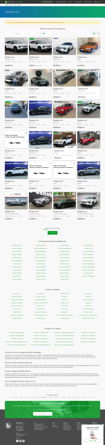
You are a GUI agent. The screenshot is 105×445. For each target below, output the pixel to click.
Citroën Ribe (17, 264)
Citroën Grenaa (16, 251)
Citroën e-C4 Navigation (40, 342)
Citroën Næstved (40, 260)
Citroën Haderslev (40, 251)
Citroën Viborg (40, 276)
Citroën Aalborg (17, 279)
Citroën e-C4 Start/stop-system (16, 345)
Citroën (15, 5)
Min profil (65, 424)
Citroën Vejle (17, 276)
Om (35, 422)
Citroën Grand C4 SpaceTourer (88, 315)
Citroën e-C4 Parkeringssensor (64, 342)
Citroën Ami (40, 293)
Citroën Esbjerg (88, 245)
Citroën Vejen (88, 273)
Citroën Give (88, 248)
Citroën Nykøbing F (17, 260)
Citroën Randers (88, 260)
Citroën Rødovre (64, 267)
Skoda (69, 397)
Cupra (21, 397)
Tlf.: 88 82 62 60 (19, 430)
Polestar (63, 397)
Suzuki (74, 397)
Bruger (65, 422)
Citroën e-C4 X (88, 312)
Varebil (54, 425)
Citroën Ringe (40, 264)
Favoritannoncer (67, 426)
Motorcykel (55, 426)
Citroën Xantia (40, 318)
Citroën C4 (64, 299)
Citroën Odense (64, 260)
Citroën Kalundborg (41, 257)
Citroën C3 (88, 296)
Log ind (98, 1)
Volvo (89, 397)
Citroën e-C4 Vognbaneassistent (41, 345)
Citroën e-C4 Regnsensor (88, 342)
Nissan (51, 397)
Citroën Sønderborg (88, 270)
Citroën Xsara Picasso (88, 318)
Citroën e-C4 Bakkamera (40, 332)
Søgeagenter (66, 425)
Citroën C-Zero (40, 296)
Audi (12, 397)
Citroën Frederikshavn (41, 248)
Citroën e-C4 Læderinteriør (64, 338)
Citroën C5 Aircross (17, 306)
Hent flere (52, 232)
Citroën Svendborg (64, 270)
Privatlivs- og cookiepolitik (40, 426)
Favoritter (89, 1)
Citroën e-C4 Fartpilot (88, 335)
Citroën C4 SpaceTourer (40, 303)
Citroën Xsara (64, 318)
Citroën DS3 (16, 309)
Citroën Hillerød (17, 254)
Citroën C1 (64, 296)
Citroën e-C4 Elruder (40, 335)
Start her (92, 440)
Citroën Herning (88, 251)
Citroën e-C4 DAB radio (17, 335)
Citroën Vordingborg (88, 276)
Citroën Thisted (17, 273)
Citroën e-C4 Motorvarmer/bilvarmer (17, 342)
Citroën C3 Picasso (40, 299)
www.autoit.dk (19, 435)
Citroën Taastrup (64, 273)
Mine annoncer (67, 428)
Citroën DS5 (64, 309)
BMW (16, 397)
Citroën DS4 (40, 309)
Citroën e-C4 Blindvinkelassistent (64, 332)
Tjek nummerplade (61, 1)
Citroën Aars (64, 279)
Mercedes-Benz (43, 397)
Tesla (79, 397)
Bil (10, 5)
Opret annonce (47, 1)
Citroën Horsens (17, 257)
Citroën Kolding (64, 257)
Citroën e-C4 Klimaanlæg (40, 338)
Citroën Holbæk (64, 254)
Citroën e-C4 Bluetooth (88, 332)
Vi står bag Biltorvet (39, 424)
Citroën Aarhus (40, 279)
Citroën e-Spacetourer (41, 315)
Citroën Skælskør (40, 270)
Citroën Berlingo (17, 296)
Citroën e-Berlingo (88, 309)
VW (94, 397)
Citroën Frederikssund (64, 248)
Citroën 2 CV (17, 293)
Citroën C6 (64, 306)
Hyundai (31, 397)
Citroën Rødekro (41, 267)
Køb (54, 422)
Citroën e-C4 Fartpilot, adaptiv (64, 335)
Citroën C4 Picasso (17, 303)
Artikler (70, 1)
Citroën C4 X (64, 303)
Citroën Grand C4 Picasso (64, 315)
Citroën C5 (88, 303)
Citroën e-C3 (17, 312)
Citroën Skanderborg (88, 267)
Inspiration (94, 422)
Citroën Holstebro (88, 254)
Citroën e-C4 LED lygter (88, 338)
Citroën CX (88, 306)
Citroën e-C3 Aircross (40, 312)
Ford (26, 397)
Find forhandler (78, 1)
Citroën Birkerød (41, 245)
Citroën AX (88, 293)
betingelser (62, 409)
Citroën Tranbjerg (40, 273)
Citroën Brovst (64, 245)
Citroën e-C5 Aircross (16, 315)
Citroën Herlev (64, 251)
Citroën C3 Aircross (17, 299)
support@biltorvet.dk (21, 434)
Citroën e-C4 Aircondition (17, 332)
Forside (7, 5)
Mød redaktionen (38, 425)
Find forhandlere (38, 429)
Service (78, 422)
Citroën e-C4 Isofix (17, 338)
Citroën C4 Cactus (88, 299)
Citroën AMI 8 (64, 293)
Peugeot (56, 397)
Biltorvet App (95, 424)
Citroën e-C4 (64, 312)
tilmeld (62, 413)
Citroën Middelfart (88, 257)
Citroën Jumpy (16, 318)
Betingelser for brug (39, 428)
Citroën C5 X (40, 306)
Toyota (84, 397)
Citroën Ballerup (17, 245)
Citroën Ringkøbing (88, 264)
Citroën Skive (17, 270)
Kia (36, 397)
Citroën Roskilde (17, 267)
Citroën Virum (64, 276)
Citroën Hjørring (41, 254)
